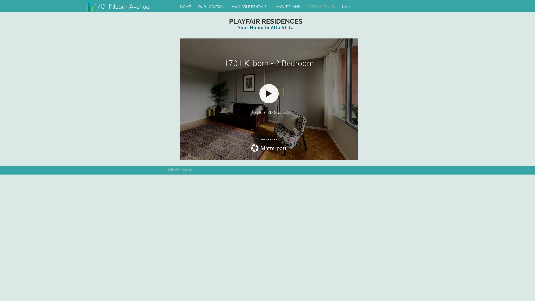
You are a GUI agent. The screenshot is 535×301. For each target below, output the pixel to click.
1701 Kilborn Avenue (123, 6)
